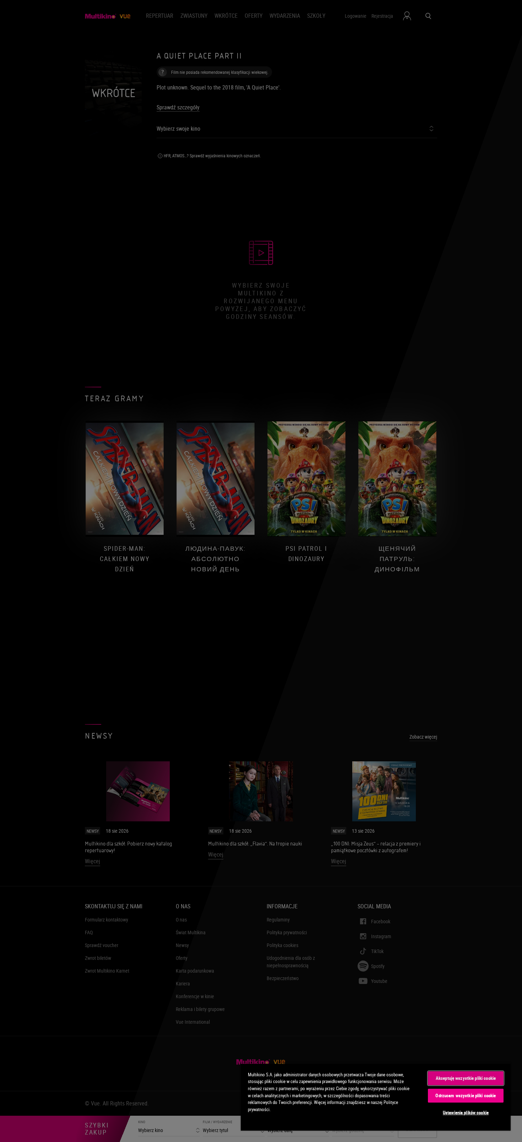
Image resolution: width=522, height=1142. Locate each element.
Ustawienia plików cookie (466, 1112)
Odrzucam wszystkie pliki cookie (465, 1095)
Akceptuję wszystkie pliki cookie (466, 1078)
